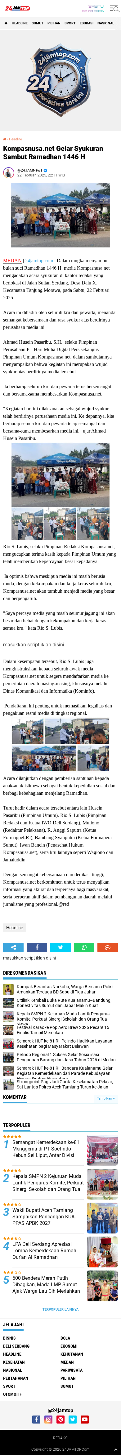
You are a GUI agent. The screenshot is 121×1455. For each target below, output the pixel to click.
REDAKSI (60, 1438)
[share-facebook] (37, 947)
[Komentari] (107, 947)
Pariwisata (71, 1370)
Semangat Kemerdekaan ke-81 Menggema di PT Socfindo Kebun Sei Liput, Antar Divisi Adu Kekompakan (45, 1151)
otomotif (12, 1394)
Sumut (37, 23)
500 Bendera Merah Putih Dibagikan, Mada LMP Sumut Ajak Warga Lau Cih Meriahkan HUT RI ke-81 (46, 1287)
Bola (65, 1338)
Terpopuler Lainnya (60, 1310)
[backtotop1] (115, 1449)
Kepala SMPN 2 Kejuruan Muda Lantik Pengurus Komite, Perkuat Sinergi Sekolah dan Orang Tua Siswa (48, 1185)
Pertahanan (15, 1378)
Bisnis (9, 1338)
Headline (20, 23)
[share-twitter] (60, 947)
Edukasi (86, 23)
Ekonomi (69, 1346)
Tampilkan (105, 1098)
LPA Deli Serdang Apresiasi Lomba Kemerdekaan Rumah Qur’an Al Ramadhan (44, 1250)
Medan (67, 1362)
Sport (70, 23)
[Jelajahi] (114, 8)
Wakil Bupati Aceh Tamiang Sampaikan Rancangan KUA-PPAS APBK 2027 (44, 1216)
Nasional (105, 23)
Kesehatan (14, 1362)
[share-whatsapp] (84, 947)
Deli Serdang (16, 1346)
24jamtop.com (39, 260)
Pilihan (53, 23)
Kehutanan (71, 1354)
